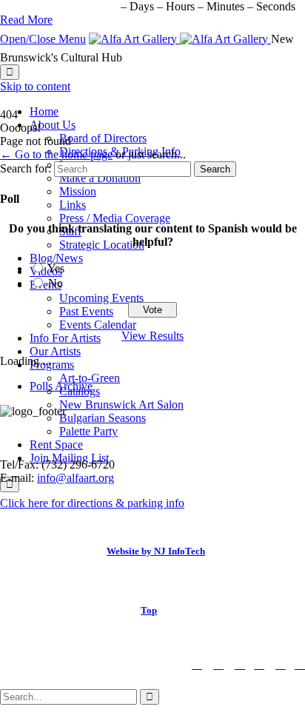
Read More (26, 19)
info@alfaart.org (75, 478)
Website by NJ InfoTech (156, 551)
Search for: (25, 168)
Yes (55, 268)
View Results (152, 335)
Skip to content (35, 86)
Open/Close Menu (43, 39)
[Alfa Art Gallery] (180, 39)
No (55, 283)
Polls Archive (61, 386)
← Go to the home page (56, 154)
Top (149, 610)
